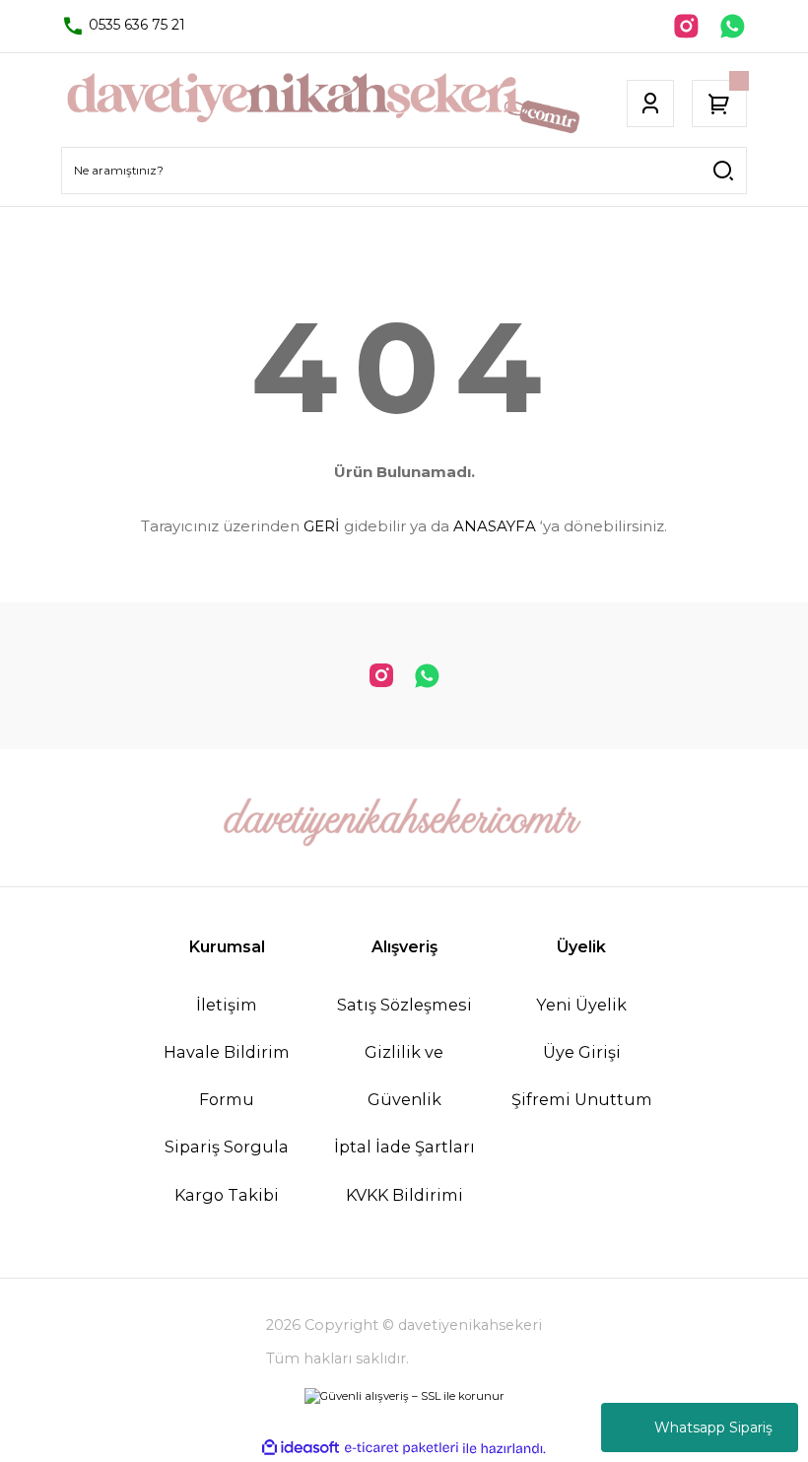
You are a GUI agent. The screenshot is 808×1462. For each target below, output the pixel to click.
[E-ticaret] (401, 1448)
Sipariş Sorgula (227, 1146)
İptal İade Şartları (404, 1146)
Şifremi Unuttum (581, 1099)
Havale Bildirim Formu (227, 1075)
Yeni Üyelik (581, 1004)
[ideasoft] (300, 1448)
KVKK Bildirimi (404, 1195)
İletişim (226, 1004)
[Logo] (323, 103)
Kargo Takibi (226, 1195)
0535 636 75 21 (135, 25)
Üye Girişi (582, 1052)
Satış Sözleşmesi (404, 1004)
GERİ (321, 526)
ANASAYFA (494, 526)
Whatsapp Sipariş (713, 1427)
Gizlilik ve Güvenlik (404, 1075)
